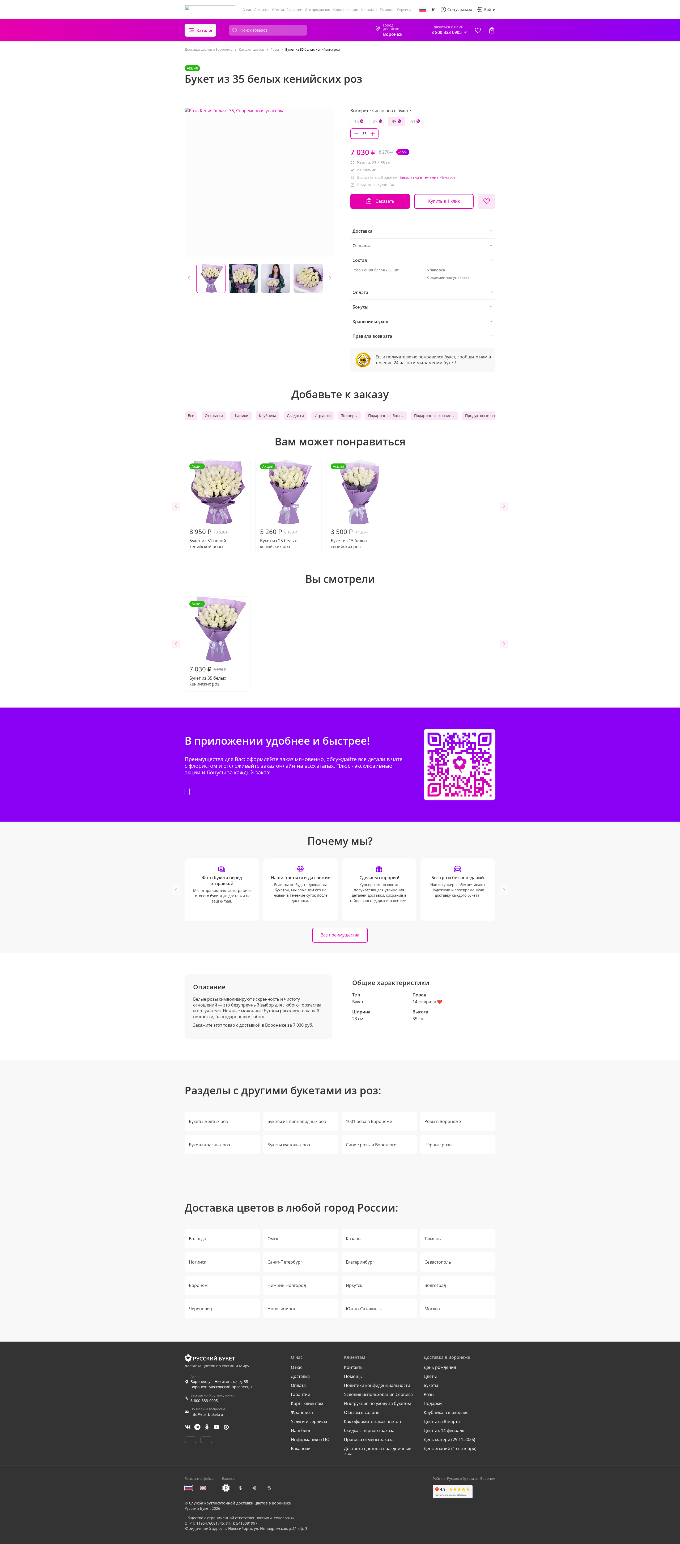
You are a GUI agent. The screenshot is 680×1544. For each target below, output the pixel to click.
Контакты (369, 9)
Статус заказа (459, 9)
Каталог (205, 30)
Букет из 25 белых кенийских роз (278, 506)
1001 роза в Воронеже (369, 1121)
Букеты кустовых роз (288, 1145)
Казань (353, 1239)
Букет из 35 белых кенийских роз (207, 644)
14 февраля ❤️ (427, 1002)
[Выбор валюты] (433, 9)
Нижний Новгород (286, 1285)
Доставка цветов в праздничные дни (377, 1451)
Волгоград (435, 1285)
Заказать (385, 201)
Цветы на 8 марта (442, 1421)
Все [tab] (191, 415)
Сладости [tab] (295, 415)
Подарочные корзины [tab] (434, 415)
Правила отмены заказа (369, 1439)
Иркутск (354, 1285)
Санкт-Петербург (284, 1262)
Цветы (430, 1376)
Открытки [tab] (214, 415)
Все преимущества (340, 935)
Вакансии (301, 1448)
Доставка (261, 9)
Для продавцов (317, 9)
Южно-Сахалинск (364, 1309)
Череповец (200, 1309)
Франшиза (302, 1412)
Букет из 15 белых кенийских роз (349, 506)
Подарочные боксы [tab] (385, 415)
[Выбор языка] (422, 9)
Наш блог (301, 1430)
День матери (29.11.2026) (449, 1439)
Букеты (431, 1385)
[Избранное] (478, 30)
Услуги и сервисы (309, 1421)
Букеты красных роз (209, 1145)
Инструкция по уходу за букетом (377, 1403)
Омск (272, 1239)
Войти (489, 9)
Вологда (197, 1239)
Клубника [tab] (267, 415)
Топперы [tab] (349, 415)
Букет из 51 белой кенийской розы (208, 506)
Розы (429, 1394)
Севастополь (437, 1262)
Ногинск (197, 1262)
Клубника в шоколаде (446, 1412)
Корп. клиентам (346, 9)
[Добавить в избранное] (486, 201)
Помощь (387, 9)
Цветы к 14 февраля (444, 1430)
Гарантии (294, 9)
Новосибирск (281, 1309)
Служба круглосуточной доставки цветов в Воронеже (240, 1503)
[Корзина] (491, 30)
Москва (432, 1309)
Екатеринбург (360, 1262)
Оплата (278, 9)
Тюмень (432, 1239)
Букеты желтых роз (208, 1121)
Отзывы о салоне (361, 1412)
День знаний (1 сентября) (450, 1448)
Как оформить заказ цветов (372, 1421)
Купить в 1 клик (444, 201)
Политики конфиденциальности (377, 1385)
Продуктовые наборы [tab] (484, 415)
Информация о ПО (310, 1439)
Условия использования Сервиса (378, 1394)
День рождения (440, 1367)
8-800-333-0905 (204, 1400)
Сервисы (404, 9)
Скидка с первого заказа (369, 1430)
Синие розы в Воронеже (371, 1145)
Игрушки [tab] (322, 415)
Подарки (433, 1403)
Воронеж (198, 1285)
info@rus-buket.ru (206, 1414)
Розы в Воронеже (442, 1121)
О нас (247, 9)
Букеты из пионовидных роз (296, 1121)
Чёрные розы (438, 1145)
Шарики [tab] (240, 415)
